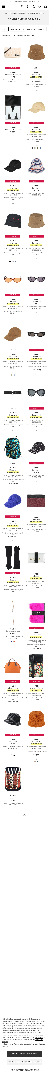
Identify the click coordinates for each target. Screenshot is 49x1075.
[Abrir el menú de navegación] (3, 6)
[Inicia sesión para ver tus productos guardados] (39, 6)
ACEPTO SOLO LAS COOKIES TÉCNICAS (24, 1062)
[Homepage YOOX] (24, 7)
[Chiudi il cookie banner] (46, 1018)
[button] (24, 815)
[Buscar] (33, 6)
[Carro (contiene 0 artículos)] (45, 6)
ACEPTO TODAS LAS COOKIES (24, 1054)
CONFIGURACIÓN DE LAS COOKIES (24, 1070)
